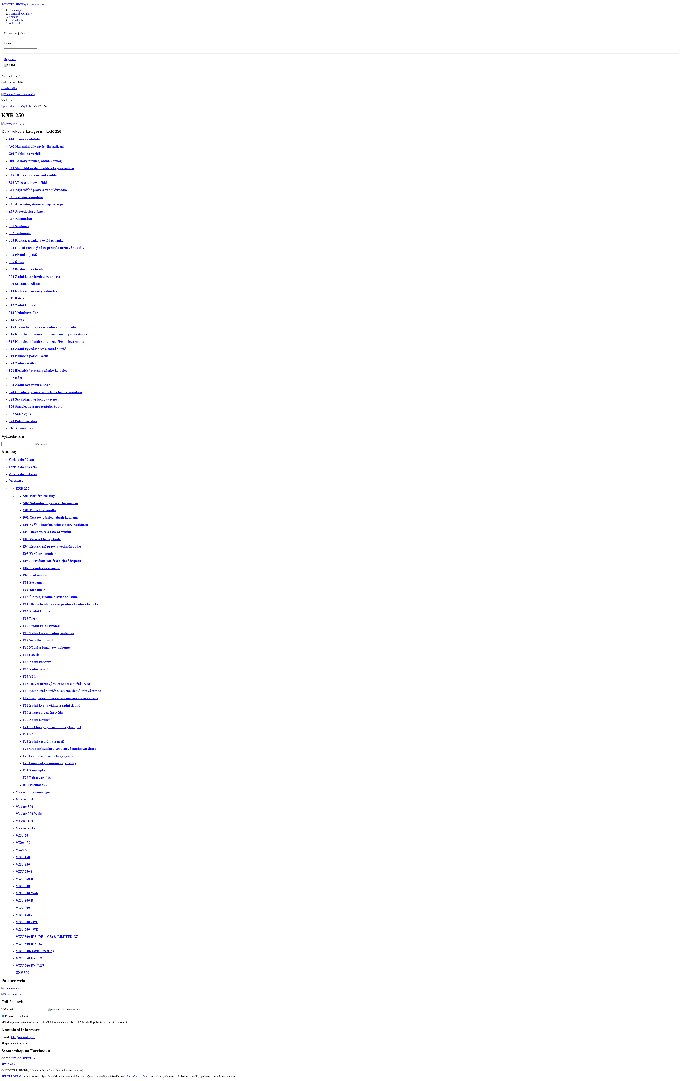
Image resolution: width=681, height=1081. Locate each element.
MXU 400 (23, 908)
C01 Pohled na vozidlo (25, 153)
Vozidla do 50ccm (21, 459)
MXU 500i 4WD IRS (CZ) (35, 951)
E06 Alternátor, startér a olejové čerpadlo (38, 204)
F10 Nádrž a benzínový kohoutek (33, 291)
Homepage (15, 10)
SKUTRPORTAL (11, 1076)
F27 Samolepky (20, 414)
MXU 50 (22, 835)
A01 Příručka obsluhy (25, 139)
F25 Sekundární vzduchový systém (34, 399)
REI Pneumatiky (21, 428)
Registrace (10, 59)
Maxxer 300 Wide (29, 813)
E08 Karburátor (20, 219)
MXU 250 (23, 864)
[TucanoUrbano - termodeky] (18, 94)
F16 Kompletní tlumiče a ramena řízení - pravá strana (48, 334)
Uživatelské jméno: (15, 33)
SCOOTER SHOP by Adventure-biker (23, 4)
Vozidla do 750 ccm (23, 474)
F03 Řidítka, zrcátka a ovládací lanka (36, 240)
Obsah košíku (9, 88)
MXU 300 (23, 886)
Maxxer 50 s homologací (33, 792)
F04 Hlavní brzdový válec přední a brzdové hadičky (46, 248)
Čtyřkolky (27, 106)
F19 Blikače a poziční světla (29, 356)
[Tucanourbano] (10, 988)
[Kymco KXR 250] (12, 123)
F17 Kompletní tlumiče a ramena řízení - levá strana (46, 341)
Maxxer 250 (24, 799)
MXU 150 (23, 857)
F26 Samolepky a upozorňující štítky (35, 406)
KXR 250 (22, 488)
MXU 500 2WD (27, 922)
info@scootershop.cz (23, 1037)
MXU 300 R (24, 900)
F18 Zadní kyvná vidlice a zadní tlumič (37, 349)
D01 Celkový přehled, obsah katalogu (36, 161)
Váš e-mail (7, 1009)
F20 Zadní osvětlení (23, 363)
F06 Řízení (16, 262)
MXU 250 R (24, 879)
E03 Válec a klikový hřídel (28, 182)
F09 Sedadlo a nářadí (24, 284)
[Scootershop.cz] (11, 994)
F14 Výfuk (16, 320)
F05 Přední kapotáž (23, 255)
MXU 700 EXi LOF (30, 965)
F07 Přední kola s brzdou (27, 269)
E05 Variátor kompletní (26, 197)
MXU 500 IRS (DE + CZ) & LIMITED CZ (47, 936)
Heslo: (8, 43)
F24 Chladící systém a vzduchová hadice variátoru (45, 392)
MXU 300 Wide (27, 893)
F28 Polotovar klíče (23, 421)
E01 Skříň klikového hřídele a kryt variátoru (41, 168)
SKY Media (8, 1064)
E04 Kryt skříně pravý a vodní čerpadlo (38, 190)
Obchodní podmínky (20, 13)
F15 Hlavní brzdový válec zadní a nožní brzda (42, 327)
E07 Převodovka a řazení (27, 211)
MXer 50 (22, 850)
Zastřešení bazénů (137, 1076)
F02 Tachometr (20, 233)
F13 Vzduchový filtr (23, 312)
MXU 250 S (24, 871)
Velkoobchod (16, 23)
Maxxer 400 (24, 821)
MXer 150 (23, 842)
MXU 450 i (24, 915)
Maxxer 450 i (25, 828)
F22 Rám (15, 378)
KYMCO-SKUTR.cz (23, 1058)
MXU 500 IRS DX (29, 944)
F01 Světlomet (19, 226)
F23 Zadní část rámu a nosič (29, 385)
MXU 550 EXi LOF (30, 958)
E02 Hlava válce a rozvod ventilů (33, 175)
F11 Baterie (17, 298)
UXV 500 (22, 973)
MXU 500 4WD (27, 929)
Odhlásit (23, 1016)
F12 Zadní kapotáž (23, 305)
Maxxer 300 (24, 806)
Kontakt (13, 16)
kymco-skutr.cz (9, 106)
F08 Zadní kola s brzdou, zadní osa (34, 276)
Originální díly (17, 19)
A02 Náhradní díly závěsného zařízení (36, 146)
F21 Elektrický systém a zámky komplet (38, 370)
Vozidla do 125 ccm (23, 467)
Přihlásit (9, 1016)
